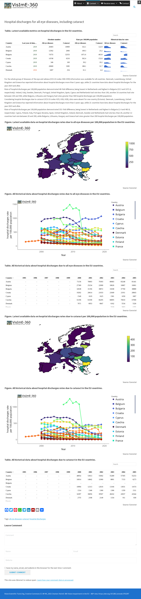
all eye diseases (15, 519)
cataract (25, 519)
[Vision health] (20, 5)
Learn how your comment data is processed (55, 580)
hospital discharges (38, 519)
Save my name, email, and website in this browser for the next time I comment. (38, 568)
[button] (79, 3)
